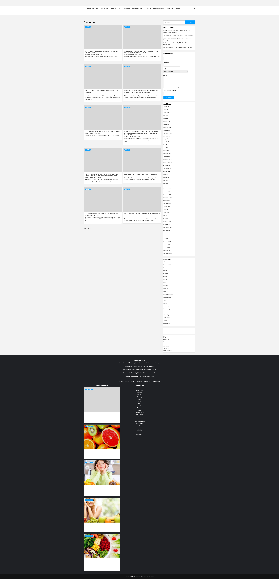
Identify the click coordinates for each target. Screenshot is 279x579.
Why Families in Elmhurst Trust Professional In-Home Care (178, 35)
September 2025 (167, 133)
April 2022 (165, 239)
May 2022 (165, 236)
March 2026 (166, 118)
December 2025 (167, 127)
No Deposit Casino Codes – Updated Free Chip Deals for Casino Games (177, 44)
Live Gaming (166, 309)
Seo (164, 312)
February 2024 (167, 189)
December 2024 (167, 159)
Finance (165, 291)
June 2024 (166, 177)
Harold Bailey (90, 94)
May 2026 (165, 115)
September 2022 (167, 227)
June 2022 (166, 233)
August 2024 (166, 171)
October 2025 (166, 130)
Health (165, 303)
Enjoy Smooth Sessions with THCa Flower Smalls (101, 213)
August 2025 (166, 136)
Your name (166, 56)
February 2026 (167, 121)
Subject (165, 69)
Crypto (165, 276)
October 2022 (166, 224)
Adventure (166, 262)
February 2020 (167, 250)
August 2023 (166, 206)
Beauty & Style (167, 265)
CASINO (165, 270)
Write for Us (130, 13)
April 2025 (165, 148)
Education (166, 285)
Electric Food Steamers (94, 450)
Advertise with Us (102, 8)
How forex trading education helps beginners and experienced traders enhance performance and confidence (141, 133)
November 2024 (167, 162)
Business (88, 26)
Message (165, 75)
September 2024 (167, 168)
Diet (164, 282)
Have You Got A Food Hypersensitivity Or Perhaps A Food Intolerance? (94, 561)
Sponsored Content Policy (97, 13)
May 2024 (165, 180)
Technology (166, 318)
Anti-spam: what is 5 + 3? (169, 90)
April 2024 (165, 183)
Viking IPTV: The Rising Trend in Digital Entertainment (102, 131)
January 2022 (166, 245)
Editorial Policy (138, 8)
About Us (90, 8)
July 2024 (165, 174)
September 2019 (167, 253)
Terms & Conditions (116, 13)
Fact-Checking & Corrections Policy (160, 8)
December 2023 (167, 195)
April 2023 (165, 218)
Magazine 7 (144, 576)
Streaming (166, 315)
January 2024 (166, 192)
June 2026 (166, 112)
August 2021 (166, 248)
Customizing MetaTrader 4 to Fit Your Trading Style (141, 174)
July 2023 (165, 209)
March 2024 (166, 186)
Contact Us (115, 8)
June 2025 (166, 142)
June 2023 (166, 212)
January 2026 (166, 124)
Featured (165, 288)
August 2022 (166, 230)
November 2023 (167, 198)
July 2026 (165, 109)
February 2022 (167, 242)
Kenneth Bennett (90, 54)
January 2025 (166, 156)
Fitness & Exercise (168, 294)
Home (178, 8)
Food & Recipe (167, 297)
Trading (165, 321)
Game (164, 300)
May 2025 (165, 145)
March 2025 (166, 151)
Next (89, 229)
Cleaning (165, 273)
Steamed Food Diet (94, 523)
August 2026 (166, 106)
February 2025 (167, 153)
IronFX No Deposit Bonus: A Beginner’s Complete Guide (177, 47)
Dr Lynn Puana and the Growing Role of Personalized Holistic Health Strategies (176, 31)
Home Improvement (168, 306)
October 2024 (166, 165)
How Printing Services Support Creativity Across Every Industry (177, 39)
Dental (165, 279)
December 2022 (167, 221)
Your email (166, 62)
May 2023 (165, 215)
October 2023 (166, 201)
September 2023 (167, 203)
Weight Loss (166, 323)
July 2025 (165, 139)
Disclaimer (126, 8)
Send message (168, 97)
